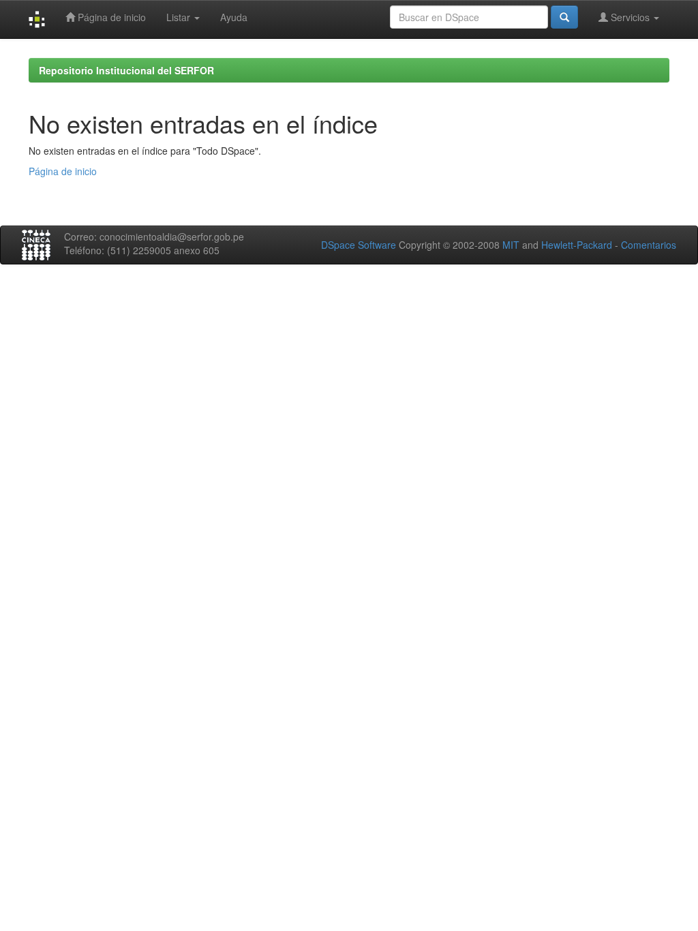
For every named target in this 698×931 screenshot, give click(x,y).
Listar (179, 17)
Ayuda (233, 17)
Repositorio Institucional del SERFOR (126, 70)
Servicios (630, 17)
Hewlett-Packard (576, 244)
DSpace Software (358, 244)
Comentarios (648, 244)
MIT (510, 244)
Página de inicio (110, 17)
